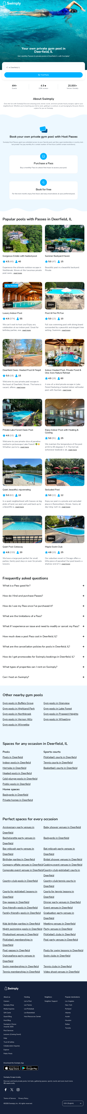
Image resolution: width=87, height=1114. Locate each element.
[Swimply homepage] (43, 3)
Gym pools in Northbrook (17, 714)
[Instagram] (18, 1090)
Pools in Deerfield (13, 757)
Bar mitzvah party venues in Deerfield (18, 851)
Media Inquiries (9, 1009)
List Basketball (29, 1013)
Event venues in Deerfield (58, 907)
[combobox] (43, 67)
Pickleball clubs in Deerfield (60, 934)
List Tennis (28, 1005)
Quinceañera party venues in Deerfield (19, 958)
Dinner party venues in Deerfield (62, 902)
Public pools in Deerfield (16, 784)
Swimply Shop (9, 1005)
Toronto (68, 1028)
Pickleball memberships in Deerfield (18, 942)
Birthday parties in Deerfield (19, 859)
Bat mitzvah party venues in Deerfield (59, 851)
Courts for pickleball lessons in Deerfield (20, 894)
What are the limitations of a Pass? (22, 616)
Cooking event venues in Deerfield (63, 864)
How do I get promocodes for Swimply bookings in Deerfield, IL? (38, 656)
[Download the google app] (29, 1068)
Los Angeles (69, 1001)
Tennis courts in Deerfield (58, 762)
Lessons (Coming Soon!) (12, 1034)
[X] (12, 1090)
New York (68, 1005)
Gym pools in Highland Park (19, 708)
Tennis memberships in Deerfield (21, 971)
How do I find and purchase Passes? (23, 596)
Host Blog (7, 1020)
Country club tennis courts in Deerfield (60, 883)
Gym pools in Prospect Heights (61, 714)
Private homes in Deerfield (18, 800)
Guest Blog (8, 1016)
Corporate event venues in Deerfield (23, 870)
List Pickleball (29, 1009)
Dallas (67, 1024)
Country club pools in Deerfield (20, 881)
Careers (6, 1001)
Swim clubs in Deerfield (57, 955)
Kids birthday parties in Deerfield (21, 923)
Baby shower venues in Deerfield (62, 827)
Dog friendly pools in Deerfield (20, 907)
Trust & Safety (9, 1042)
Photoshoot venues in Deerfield (20, 934)
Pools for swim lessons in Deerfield (63, 950)
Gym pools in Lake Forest (58, 708)
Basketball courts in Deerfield (60, 768)
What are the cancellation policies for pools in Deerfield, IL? (36, 646)
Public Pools (8, 1053)
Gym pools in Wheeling (57, 719)
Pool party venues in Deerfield (61, 939)
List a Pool (28, 1001)
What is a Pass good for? (16, 585)
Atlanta (68, 1013)
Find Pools (45, 75)
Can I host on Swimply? (16, 677)
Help (5, 1038)
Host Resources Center (32, 1016)
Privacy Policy (23, 1098)
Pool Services (8, 1030)
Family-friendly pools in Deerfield (22, 913)
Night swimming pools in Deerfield (22, 929)
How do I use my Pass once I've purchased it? (28, 606)
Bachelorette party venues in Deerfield (19, 840)
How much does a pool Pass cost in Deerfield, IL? (30, 636)
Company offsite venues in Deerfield (23, 864)
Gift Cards (7, 1013)
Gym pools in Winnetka (16, 724)
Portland (68, 1009)
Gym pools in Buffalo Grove (18, 703)
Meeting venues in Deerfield (59, 923)
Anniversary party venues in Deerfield (18, 830)
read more (18, 273)
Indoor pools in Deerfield (17, 762)
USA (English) (69, 1103)
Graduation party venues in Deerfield (59, 915)
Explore (6, 1050)
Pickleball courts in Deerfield (60, 757)
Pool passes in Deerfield (16, 950)
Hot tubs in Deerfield (14, 768)
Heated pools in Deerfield (17, 773)
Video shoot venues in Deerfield (61, 971)
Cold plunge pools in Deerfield (20, 778)
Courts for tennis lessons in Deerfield (59, 894)
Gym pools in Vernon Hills (17, 719)
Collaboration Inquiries (12, 1046)
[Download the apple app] (12, 1068)
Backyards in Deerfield (15, 794)
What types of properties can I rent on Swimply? (30, 667)
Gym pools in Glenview (57, 703)
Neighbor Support (51, 1001)
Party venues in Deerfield (58, 929)
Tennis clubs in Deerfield (58, 966)
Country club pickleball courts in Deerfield (62, 872)
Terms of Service (10, 1098)
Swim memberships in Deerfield (21, 966)
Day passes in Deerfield (16, 902)
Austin (67, 1016)
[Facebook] (6, 1090)
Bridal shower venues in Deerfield (63, 859)
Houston (68, 1020)
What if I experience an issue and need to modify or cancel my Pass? (41, 626)
